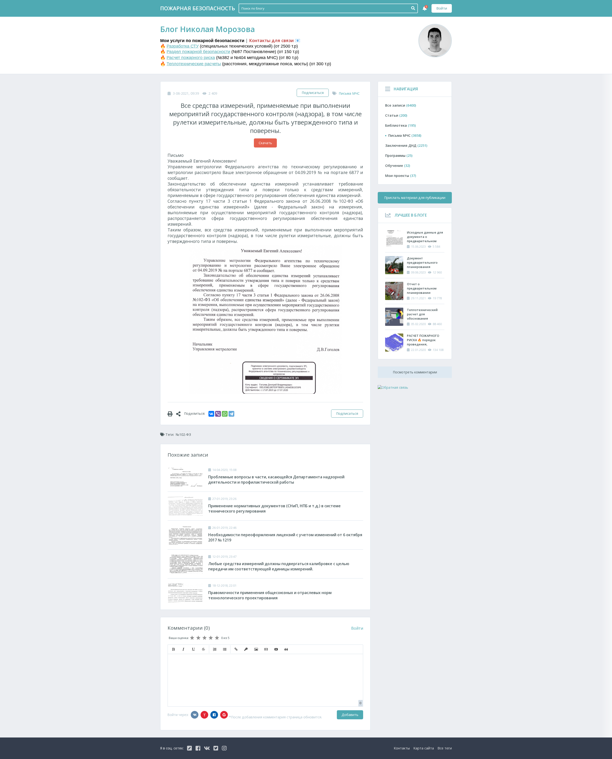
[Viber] (218, 414)
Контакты (402, 748)
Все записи (400, 105)
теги (444, 748)
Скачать (265, 143)
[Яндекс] (204, 715)
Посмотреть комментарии (415, 372)
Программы (398, 155)
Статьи (396, 115)
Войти (441, 8)
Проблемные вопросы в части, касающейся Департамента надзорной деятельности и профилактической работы (276, 479)
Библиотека (400, 125)
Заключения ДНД (406, 145)
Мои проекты (400, 175)
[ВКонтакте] (211, 414)
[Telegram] (231, 414)
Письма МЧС (349, 93)
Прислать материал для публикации (414, 197)
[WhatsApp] (225, 414)
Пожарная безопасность (197, 8)
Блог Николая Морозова (207, 29)
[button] (173, 649)
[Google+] (224, 715)
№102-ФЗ (183, 434)
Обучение (397, 165)
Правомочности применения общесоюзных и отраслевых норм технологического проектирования (270, 595)
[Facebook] (214, 715)
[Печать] (172, 413)
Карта (423, 748)
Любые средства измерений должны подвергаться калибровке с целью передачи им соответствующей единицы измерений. (278, 566)
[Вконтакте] (194, 715)
